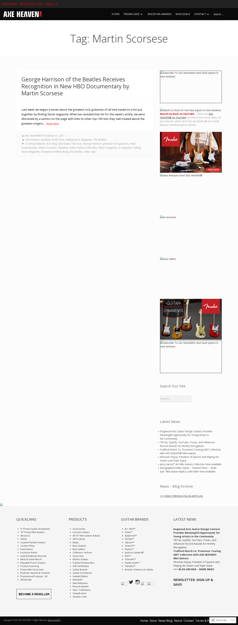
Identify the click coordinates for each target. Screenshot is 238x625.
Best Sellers (79, 549)
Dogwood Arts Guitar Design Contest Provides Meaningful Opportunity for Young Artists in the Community (186, 435)
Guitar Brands (80, 569)
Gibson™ (129, 542)
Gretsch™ (130, 545)
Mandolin (78, 579)
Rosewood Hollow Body (54, 151)
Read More (52, 123)
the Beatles (76, 151)
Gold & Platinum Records (33, 556)
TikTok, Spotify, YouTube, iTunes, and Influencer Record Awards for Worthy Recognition (187, 444)
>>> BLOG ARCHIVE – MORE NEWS (193, 569)
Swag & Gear (79, 593)
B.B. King (52, 143)
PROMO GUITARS (31, 4)
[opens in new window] (191, 87)
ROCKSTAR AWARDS (159, 14)
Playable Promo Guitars (32, 562)
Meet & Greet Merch (31, 559)
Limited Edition (80, 576)
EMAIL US (51, 4)
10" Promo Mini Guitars (32, 532)
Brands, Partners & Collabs (139, 569)
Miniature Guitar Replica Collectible (77, 147)
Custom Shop (27, 545)
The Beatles (100, 139)
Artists (23, 538)
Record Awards (81, 586)
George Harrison (92, 143)
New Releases (80, 583)
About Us (25, 535)
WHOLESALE (183, 14)
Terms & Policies (206, 621)
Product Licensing (29, 566)
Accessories (79, 528)
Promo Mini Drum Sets (32, 569)
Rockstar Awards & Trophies (35, 572)
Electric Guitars (80, 559)
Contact (189, 621)
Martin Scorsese (47, 147)
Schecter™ (130, 559)
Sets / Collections (82, 589)
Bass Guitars (79, 545)
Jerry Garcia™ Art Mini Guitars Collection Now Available (190, 464)
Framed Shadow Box (83, 562)
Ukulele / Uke (80, 596)
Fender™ (129, 538)
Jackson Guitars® (134, 552)
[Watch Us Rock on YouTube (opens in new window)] (190, 110)
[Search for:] (223, 14)
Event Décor (26, 549)
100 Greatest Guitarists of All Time (44, 139)
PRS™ (128, 556)
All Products (79, 538)
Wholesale (26, 579)
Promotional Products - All (33, 576)
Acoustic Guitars (81, 532)
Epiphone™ (131, 535)
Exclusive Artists (28, 552)
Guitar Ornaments (82, 572)
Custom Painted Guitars (32, 542)
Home (144, 621)
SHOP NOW (9, 4)
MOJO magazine (107, 147)
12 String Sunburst (35, 143)
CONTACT (200, 14)
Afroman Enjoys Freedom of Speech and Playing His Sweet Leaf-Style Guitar (189, 458)
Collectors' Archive (82, 552)
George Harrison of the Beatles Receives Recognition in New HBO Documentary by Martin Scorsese (75, 86)
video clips (90, 151)
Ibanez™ (129, 549)
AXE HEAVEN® (33, 135)
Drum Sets (78, 556)
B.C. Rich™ (130, 528)
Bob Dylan (64, 143)
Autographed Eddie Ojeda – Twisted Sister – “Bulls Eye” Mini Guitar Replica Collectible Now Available (188, 469)
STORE (116, 14)
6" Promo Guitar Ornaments (35, 528)
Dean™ (128, 532)
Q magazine (125, 147)
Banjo (76, 542)
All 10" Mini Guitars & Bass (86, 535)
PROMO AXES (131, 14)
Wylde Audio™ (132, 562)
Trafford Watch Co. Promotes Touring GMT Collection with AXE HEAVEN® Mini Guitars (190, 451)
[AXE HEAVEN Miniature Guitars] (22, 14)
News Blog (165, 621)
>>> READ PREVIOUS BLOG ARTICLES (181, 496)
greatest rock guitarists (116, 143)
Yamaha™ (130, 566)
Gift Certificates (81, 566)
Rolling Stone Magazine (78, 139)
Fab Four (76, 143)
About (178, 621)
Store (153, 621)
